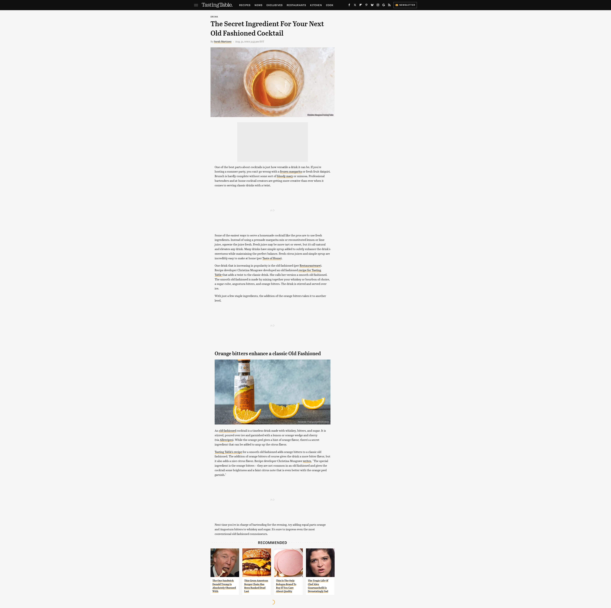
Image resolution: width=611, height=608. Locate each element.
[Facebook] (349, 5)
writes (307, 461)
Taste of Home (271, 258)
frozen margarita (291, 171)
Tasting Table (327, 114)
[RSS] (389, 5)
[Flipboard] (360, 5)
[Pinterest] (366, 5)
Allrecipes (226, 440)
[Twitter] (355, 5)
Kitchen (316, 5)
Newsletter (407, 4)
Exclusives (275, 5)
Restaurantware (310, 265)
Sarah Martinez (223, 41)
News (258, 5)
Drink (214, 17)
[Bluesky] (372, 5)
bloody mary (285, 176)
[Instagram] (377, 5)
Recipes (244, 5)
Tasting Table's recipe (228, 452)
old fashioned (227, 430)
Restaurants (296, 5)
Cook (330, 5)
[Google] (383, 5)
